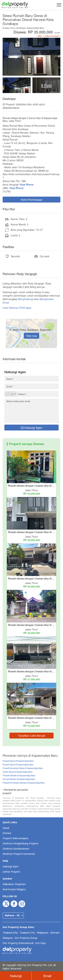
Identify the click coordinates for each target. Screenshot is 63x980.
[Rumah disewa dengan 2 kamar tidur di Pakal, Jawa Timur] (31, 698)
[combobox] (11, 394)
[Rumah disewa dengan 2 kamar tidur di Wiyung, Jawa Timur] (31, 513)
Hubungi (16, 975)
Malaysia (8, 938)
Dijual (6, 828)
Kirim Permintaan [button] (31, 200)
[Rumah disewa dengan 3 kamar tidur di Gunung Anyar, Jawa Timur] (31, 559)
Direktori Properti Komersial (19, 854)
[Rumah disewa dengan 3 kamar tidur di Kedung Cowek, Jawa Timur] (31, 466)
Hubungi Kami (10, 866)
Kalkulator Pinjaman (14, 884)
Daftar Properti (11, 872)
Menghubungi (25, 299)
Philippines (42, 933)
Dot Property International (18, 943)
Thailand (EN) (10, 933)
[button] (58, 5)
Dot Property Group (25, 938)
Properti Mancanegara (15, 838)
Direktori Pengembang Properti (20, 843)
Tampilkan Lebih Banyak (31, 735)
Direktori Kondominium (16, 849)
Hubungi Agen (33, 428)
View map (31, 335)
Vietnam (55, 933)
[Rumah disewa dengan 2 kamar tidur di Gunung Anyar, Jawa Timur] (31, 652)
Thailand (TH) (27, 933)
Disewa (7, 833)
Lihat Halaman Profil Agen (17, 307)
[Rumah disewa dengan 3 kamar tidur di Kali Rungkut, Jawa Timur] (31, 606)
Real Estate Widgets (14, 889)
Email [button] (47, 975)
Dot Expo (40, 943)
